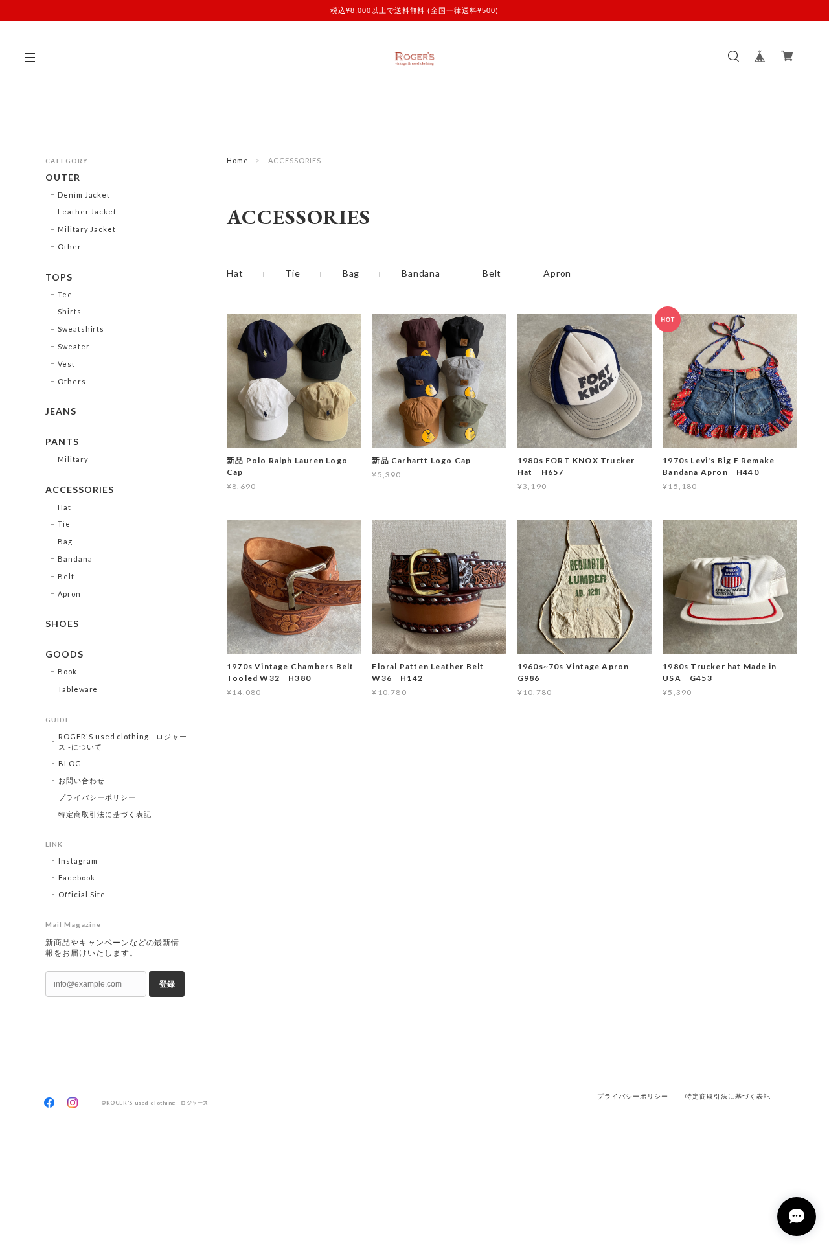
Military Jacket (87, 229)
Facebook (76, 877)
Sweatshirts (81, 329)
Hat (235, 273)
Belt (492, 273)
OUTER (62, 177)
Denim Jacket (84, 194)
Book (67, 671)
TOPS (59, 277)
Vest (66, 364)
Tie (293, 273)
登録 (167, 984)
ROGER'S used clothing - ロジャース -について (122, 741)
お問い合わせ (81, 780)
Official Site (81, 894)
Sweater (74, 346)
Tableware (78, 689)
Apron (557, 273)
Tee (65, 294)
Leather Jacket (87, 211)
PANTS (62, 442)
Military (73, 459)
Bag (351, 273)
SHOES (62, 624)
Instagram (78, 860)
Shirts (70, 311)
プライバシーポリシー (97, 797)
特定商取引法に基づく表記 (105, 814)
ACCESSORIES (79, 490)
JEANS (60, 411)
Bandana (421, 273)
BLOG (70, 763)
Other (70, 246)
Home (238, 160)
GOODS (64, 654)
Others (72, 381)
